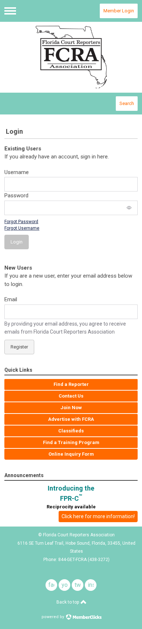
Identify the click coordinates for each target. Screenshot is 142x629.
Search (126, 103)
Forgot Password (21, 221)
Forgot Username (21, 228)
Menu (10, 11)
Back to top (68, 602)
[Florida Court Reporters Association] (71, 57)
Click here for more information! (98, 516)
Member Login (118, 10)
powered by (53, 616)
